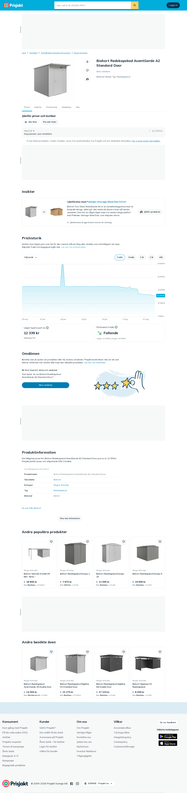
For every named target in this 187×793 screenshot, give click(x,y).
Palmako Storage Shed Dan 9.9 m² (106, 201)
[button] (87, 61)
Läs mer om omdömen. (95, 362)
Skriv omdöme (103, 71)
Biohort (57, 479)
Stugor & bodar (80, 53)
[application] (93, 292)
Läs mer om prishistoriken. (73, 247)
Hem (24, 53)
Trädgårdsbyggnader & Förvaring (55, 53)
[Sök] (134, 5)
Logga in (173, 5)
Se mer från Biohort (31, 508)
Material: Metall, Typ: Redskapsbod (113, 76)
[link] (93, 211)
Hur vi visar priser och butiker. (146, 141)
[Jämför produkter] (87, 79)
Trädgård (33, 53)
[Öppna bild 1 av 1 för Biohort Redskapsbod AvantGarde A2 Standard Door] (53, 80)
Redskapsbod (60, 490)
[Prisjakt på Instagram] (77, 783)
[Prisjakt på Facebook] (71, 783)
